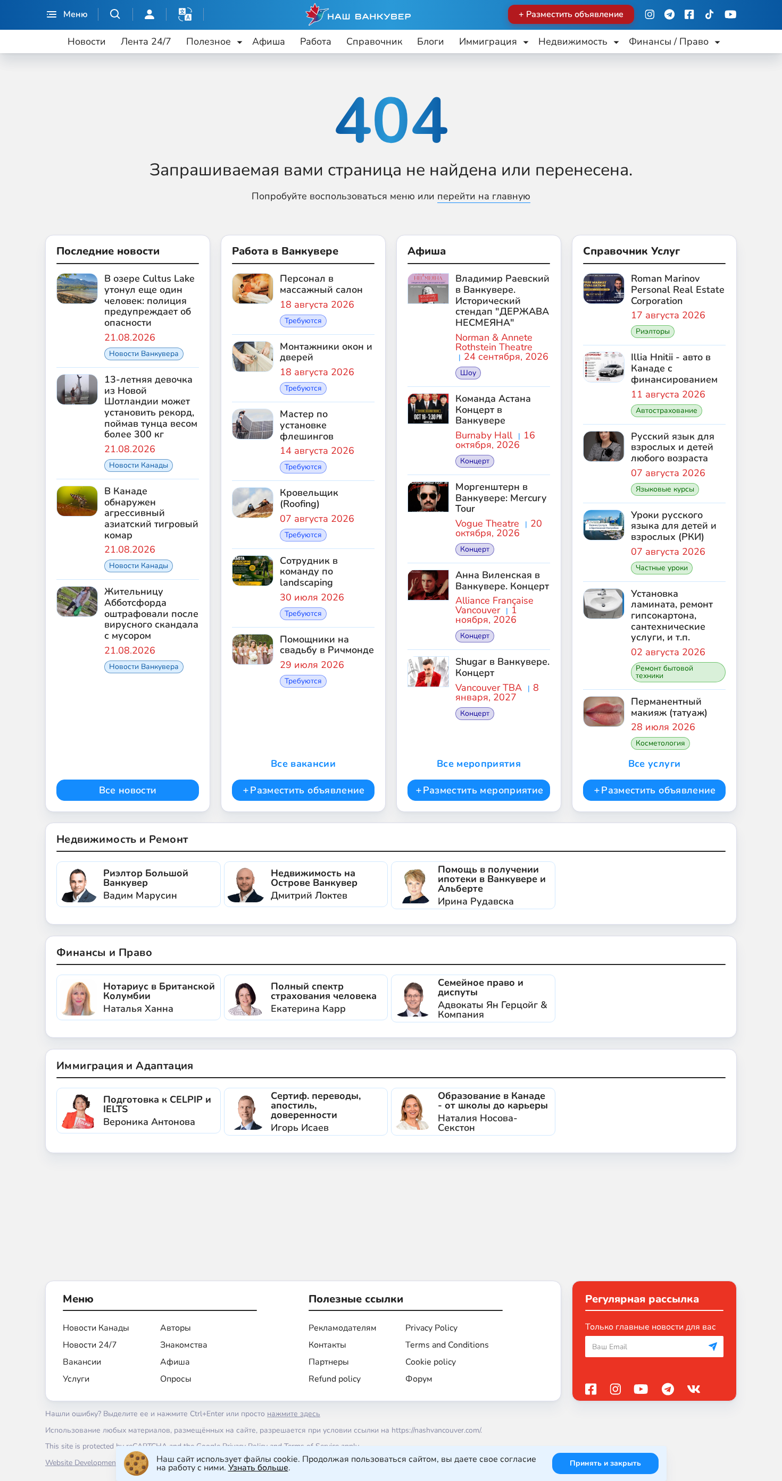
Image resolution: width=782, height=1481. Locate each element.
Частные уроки (662, 568)
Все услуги (654, 763)
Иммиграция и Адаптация (125, 1066)
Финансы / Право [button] (669, 41)
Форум (418, 1379)
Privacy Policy (431, 1328)
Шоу (468, 373)
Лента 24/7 (146, 41)
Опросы (176, 1379)
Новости (87, 41)
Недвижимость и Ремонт (122, 839)
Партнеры (329, 1362)
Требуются (303, 321)
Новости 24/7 (90, 1345)
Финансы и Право (104, 952)
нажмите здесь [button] (293, 1414)
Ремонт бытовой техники (664, 672)
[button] (185, 14)
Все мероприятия (479, 763)
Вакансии (82, 1362)
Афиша (268, 41)
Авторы (175, 1328)
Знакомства (183, 1345)
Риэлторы (653, 331)
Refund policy (335, 1379)
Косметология (660, 743)
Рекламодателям (343, 1328)
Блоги (430, 41)
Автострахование (666, 410)
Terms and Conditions (447, 1345)
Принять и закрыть (605, 1463)
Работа (315, 41)
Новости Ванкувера (144, 354)
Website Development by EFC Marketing (112, 1463)
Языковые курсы (665, 489)
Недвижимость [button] (573, 41)
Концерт (474, 461)
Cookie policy (430, 1362)
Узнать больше (258, 1468)
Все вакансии (303, 763)
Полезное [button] (208, 41)
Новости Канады (138, 465)
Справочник (374, 41)
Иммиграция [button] (488, 41)
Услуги (76, 1379)
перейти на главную (483, 196)
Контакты (327, 1345)
